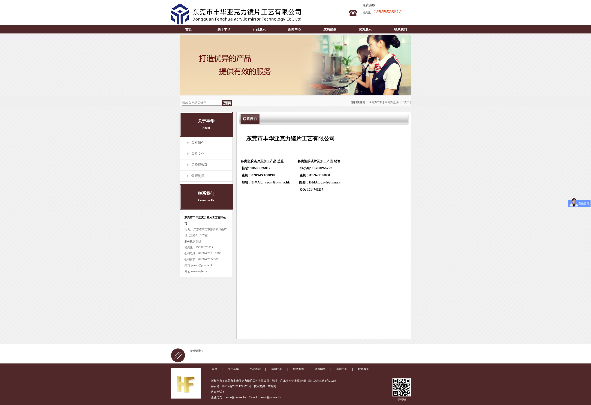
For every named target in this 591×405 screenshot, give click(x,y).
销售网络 (320, 369)
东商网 (272, 386)
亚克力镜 (406, 102)
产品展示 (259, 29)
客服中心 (341, 369)
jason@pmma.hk (202, 265)
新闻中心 (294, 29)
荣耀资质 (197, 176)
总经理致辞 (199, 165)
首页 (188, 29)
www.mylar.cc (199, 271)
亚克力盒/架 (392, 102)
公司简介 (197, 142)
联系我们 (400, 29)
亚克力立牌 (376, 102)
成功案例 (329, 29)
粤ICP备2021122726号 (236, 386)
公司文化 (197, 154)
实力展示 (365, 29)
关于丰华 (223, 29)
